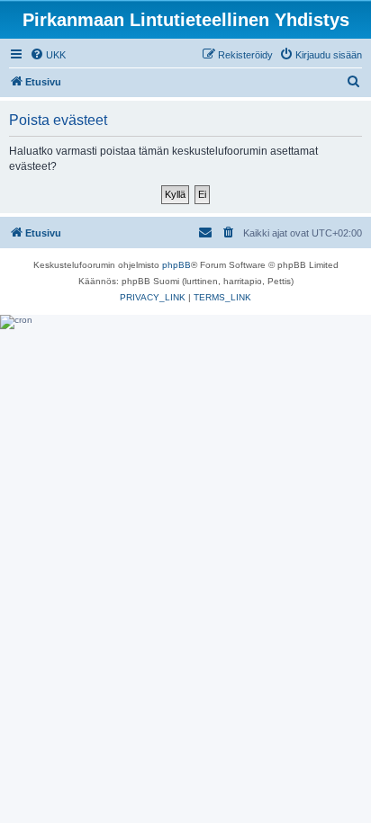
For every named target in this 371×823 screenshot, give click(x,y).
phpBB (176, 265)
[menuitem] (48, 55)
